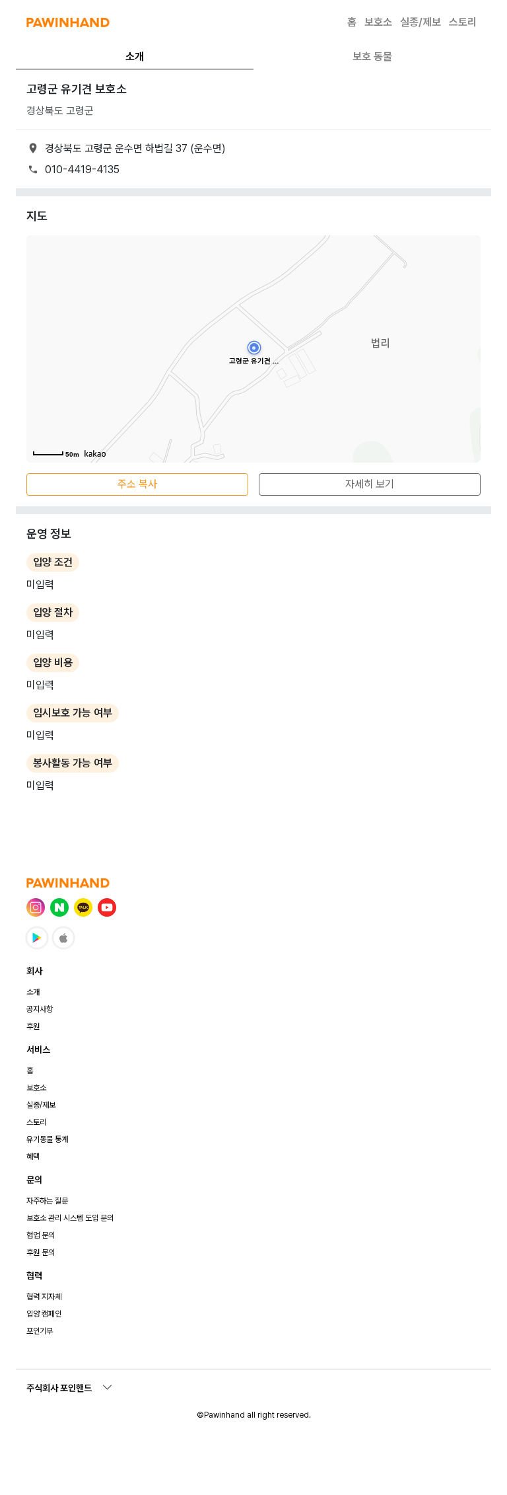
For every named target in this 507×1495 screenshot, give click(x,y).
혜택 (33, 1156)
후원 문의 (40, 1252)
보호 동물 (372, 56)
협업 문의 (40, 1235)
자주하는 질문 (47, 1201)
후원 (33, 1026)
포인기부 (39, 1331)
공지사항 (39, 1009)
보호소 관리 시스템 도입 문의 (70, 1218)
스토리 (463, 22)
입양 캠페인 (43, 1314)
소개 (134, 56)
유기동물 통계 (47, 1139)
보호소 (378, 22)
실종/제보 (420, 22)
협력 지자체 (43, 1296)
